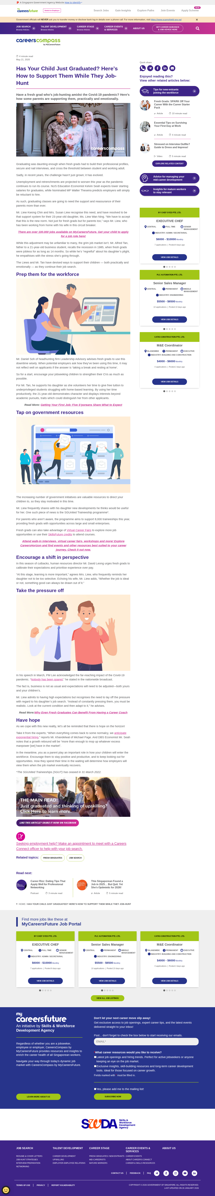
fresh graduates (52, 858)
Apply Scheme (190, 9)
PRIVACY (41, 1185)
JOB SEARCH (24, 1148)
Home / (23, 904)
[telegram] (150, 68)
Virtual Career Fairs (79, 530)
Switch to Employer (52, 10)
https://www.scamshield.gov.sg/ (166, 19)
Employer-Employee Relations (69, 1163)
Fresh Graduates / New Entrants (106, 1156)
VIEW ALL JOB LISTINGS (107, 998)
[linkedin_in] (165, 68)
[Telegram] (156, 1173)
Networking (22, 1166)
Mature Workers (98, 1163)
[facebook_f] (158, 68)
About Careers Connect (139, 1160)
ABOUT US (169, 1148)
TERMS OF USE (23, 1185)
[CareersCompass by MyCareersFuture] (28, 11)
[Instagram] (175, 1173)
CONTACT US (117, 1173)
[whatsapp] (143, 68)
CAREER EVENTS (134, 1156)
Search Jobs (101, 10)
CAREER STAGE (99, 1148)
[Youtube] (185, 1173)
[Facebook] (166, 1173)
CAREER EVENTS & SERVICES (138, 1150)
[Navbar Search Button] (198, 28)
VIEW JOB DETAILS (169, 257)
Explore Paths (145, 10)
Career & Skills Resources (140, 1163)
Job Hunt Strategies (27, 1160)
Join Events (168, 10)
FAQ (149, 1173)
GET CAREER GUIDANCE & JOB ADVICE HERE (167, 28)
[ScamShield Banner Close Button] (197, 19)
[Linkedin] (194, 1173)
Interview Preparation (28, 1163)
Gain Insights (123, 10)
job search (75, 858)
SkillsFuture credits (60, 534)
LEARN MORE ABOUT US (38, 1097)
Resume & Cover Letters (29, 1156)
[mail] (172, 68)
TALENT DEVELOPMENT (68, 1148)
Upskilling (58, 1160)
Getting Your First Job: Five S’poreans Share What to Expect (81, 404)
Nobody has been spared (47, 679)
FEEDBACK (135, 1173)
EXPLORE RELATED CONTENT (170, 164)
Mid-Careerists (97, 1160)
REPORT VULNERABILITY (63, 1185)
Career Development (64, 1156)
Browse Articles (23, 28)
